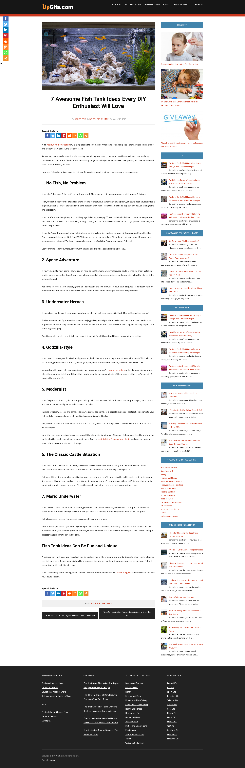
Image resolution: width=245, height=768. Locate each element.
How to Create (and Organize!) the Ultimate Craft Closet (71, 615)
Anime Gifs (172, 721)
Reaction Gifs (173, 696)
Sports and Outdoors (170, 509)
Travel (163, 512)
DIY (126, 4)
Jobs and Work (167, 498)
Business (166, 4)
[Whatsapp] (80, 135)
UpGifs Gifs (198, 4)
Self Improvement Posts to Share (56, 696)
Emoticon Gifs (173, 738)
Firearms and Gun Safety (171, 481)
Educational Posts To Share (54, 691)
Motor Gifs (172, 717)
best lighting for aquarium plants (114, 439)
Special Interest (180, 4)
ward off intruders (116, 369)
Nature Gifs (172, 713)
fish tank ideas (103, 603)
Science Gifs (172, 700)
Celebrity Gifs (173, 730)
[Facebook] (47, 135)
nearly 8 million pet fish (58, 144)
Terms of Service (49, 716)
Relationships (166, 505)
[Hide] (1, 64)
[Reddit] (69, 135)
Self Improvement (152, 4)
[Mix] (74, 135)
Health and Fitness (168, 488)
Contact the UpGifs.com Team (55, 712)
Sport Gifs (171, 691)
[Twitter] (52, 135)
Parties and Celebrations (171, 502)
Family (163, 474)
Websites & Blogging (170, 516)
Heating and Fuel (168, 491)
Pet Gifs (170, 687)
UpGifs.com (80, 119)
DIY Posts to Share (98, 119)
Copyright (46, 720)
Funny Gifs (172, 683)
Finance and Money (169, 478)
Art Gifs (170, 726)
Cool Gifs (171, 708)
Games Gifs (172, 704)
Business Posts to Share (53, 683)
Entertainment (167, 471)
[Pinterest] (63, 135)
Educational (135, 4)
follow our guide (124, 572)
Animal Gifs (172, 734)
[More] (86, 135)
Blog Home (117, 4)
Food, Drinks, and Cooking (172, 485)
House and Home (168, 495)
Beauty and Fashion (169, 467)
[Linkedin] (58, 135)
